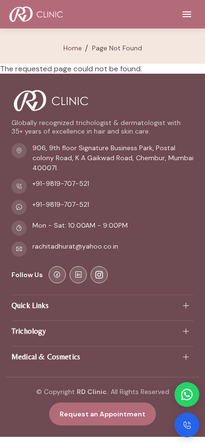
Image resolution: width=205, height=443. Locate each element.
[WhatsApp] (186, 394)
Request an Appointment (102, 414)
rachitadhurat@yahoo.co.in (75, 246)
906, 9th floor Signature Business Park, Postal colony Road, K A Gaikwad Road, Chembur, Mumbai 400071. (113, 158)
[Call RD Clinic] (186, 425)
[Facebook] (57, 274)
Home (72, 48)
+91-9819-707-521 (60, 183)
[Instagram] (99, 274)
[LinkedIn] (78, 274)
